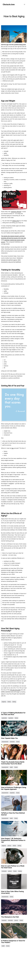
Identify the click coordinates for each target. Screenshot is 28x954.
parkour (9, 845)
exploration (4, 718)
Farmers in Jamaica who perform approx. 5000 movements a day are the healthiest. (11, 260)
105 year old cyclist (15, 690)
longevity (4, 701)
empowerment (5, 741)
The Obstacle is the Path (10, 917)
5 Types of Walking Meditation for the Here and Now (13, 713)
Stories (9, 701)
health (11, 767)
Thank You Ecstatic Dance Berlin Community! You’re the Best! (12, 763)
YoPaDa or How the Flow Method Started (13, 814)
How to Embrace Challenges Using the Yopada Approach (13, 788)
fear (12, 448)
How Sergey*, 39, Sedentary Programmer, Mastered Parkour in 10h (13, 840)
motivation (12, 741)
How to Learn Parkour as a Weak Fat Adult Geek (12, 867)
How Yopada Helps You (9, 738)
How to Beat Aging (14, 16)
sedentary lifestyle (16, 211)
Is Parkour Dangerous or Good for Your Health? (13, 941)
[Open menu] (24, 4)
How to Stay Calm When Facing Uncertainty (12, 892)
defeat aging (15, 220)
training (14, 701)
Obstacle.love (9, 4)
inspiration (10, 718)
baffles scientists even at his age (10, 692)
